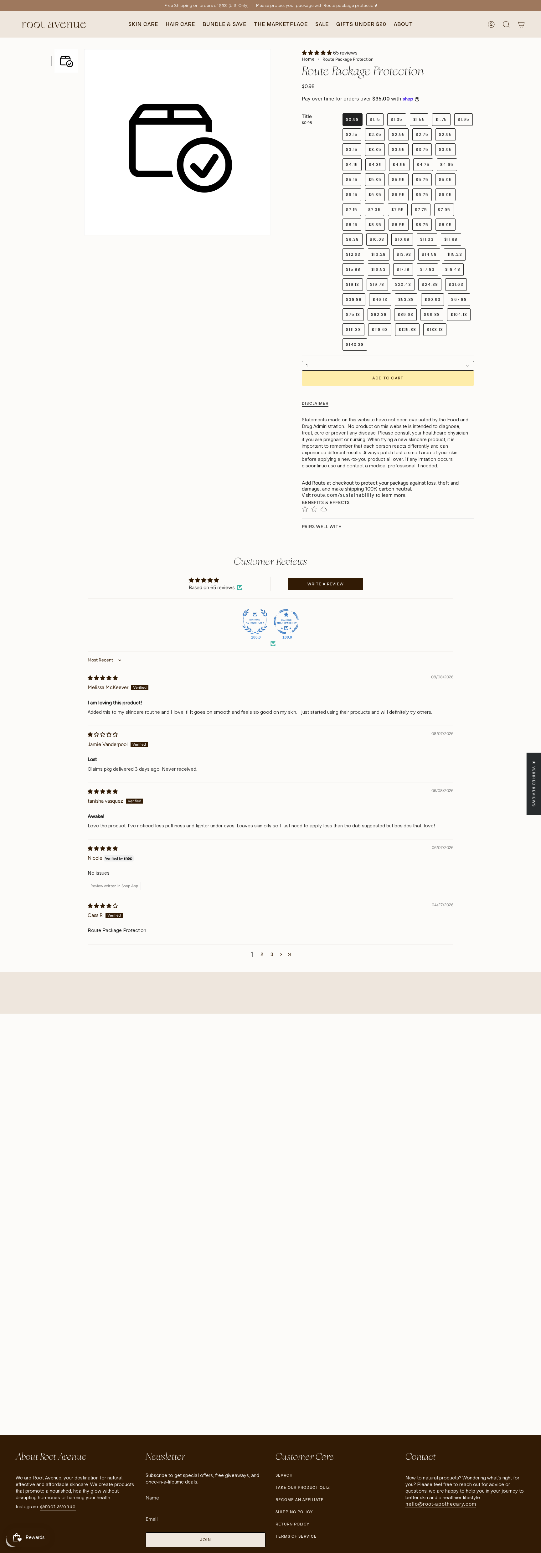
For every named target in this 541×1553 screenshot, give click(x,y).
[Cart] (521, 24)
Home (308, 59)
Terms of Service (296, 1536)
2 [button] (262, 954)
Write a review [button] (325, 584)
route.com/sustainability (343, 495)
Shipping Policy (294, 1511)
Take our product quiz (303, 1487)
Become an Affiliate (300, 1499)
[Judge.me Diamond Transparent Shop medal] (286, 621)
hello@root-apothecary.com (440, 1504)
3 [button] (272, 954)
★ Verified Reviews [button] (534, 783)
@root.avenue (58, 1506)
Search (284, 1475)
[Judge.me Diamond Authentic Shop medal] (254, 621)
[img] (103, 678)
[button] (143, 24)
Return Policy (292, 1524)
